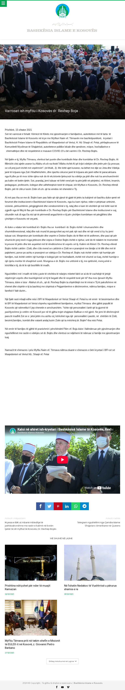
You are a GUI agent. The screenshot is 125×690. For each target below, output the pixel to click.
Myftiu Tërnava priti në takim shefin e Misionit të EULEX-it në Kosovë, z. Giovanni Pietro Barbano (32, 644)
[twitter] (49, 506)
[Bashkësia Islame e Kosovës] (62, 3)
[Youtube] (62, 687)
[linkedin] (66, 506)
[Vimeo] (68, 687)
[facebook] (40, 506)
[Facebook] (56, 687)
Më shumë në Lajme (61, 538)
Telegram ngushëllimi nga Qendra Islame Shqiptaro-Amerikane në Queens (98, 522)
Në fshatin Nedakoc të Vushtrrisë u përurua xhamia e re (90, 587)
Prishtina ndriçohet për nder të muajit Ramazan (27, 587)
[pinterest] (58, 506)
